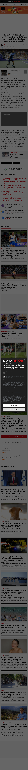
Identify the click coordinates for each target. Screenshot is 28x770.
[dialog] (14, 385)
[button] (14, 380)
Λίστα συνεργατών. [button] (17, 392)
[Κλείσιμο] (25, 359)
